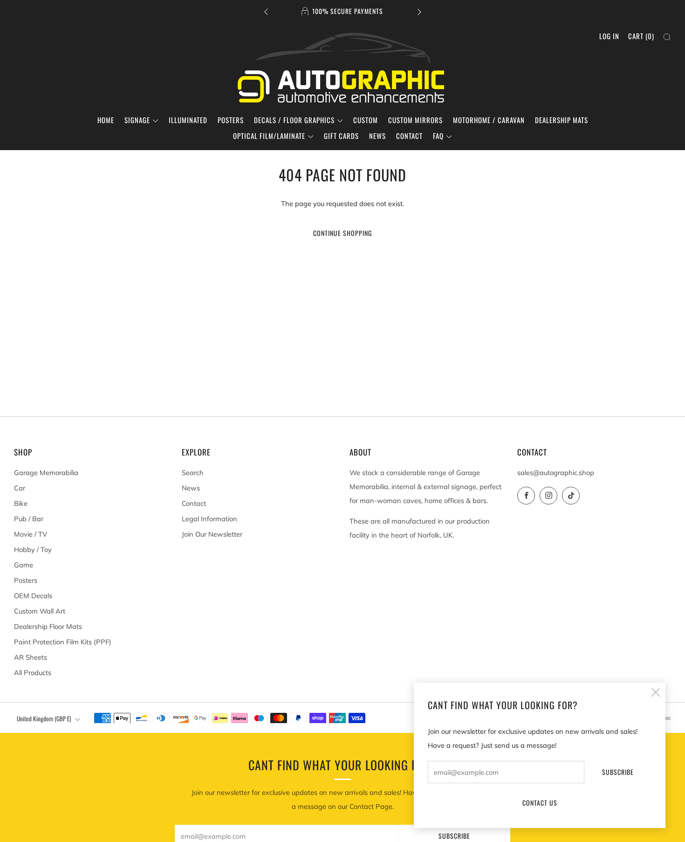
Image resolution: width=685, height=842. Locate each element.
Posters (231, 120)
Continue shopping (342, 233)
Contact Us (539, 802)
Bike (20, 503)
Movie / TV (30, 534)
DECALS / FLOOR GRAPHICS (294, 120)
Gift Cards (341, 136)
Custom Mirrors (415, 120)
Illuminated (188, 120)
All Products (32, 672)
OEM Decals (33, 595)
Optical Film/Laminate (269, 136)
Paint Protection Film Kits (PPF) (62, 641)
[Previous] (266, 11)
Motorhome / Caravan (489, 120)
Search (193, 472)
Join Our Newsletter (212, 534)
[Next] (419, 11)
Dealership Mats (561, 120)
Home (105, 120)
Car (19, 487)
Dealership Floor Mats (48, 626)
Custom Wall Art (39, 611)
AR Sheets (30, 657)
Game (23, 564)
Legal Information (209, 518)
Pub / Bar (28, 518)
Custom (365, 120)
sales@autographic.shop (555, 472)
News (377, 136)
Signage (137, 120)
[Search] (667, 37)
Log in (609, 36)
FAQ (438, 136)
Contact (409, 136)
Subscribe (618, 772)
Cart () (641, 36)
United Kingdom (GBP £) (44, 718)
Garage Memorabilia (46, 472)
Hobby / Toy (33, 549)
